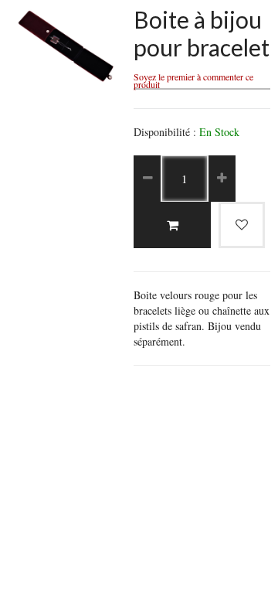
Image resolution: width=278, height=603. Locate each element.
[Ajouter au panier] (172, 225)
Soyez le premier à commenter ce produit (193, 81)
